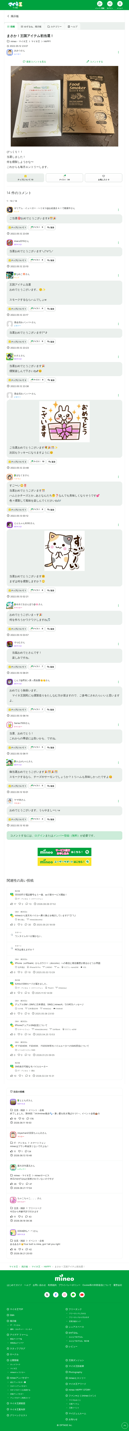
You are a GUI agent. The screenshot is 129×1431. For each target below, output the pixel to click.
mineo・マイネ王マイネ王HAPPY (31, 41)
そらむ (17, 642)
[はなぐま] (10, 476)
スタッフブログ (17, 1348)
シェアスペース (76, 1327)
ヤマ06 (17, 800)
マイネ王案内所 (17, 1409)
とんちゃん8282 (22, 523)
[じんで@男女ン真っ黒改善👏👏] (10, 681)
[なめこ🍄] (10, 277)
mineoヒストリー (77, 1378)
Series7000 (20, 723)
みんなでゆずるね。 (76, 1337)
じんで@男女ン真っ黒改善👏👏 (30, 680)
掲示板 (15, 16)
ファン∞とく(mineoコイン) (82, 1395)
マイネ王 (13, 1368)
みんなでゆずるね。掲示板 (79, 1341)
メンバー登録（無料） (66, 835)
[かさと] (10, 358)
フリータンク (75, 1309)
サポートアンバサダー (18, 1386)
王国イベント (74, 1408)
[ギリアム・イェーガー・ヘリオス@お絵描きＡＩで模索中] (10, 209)
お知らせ (73, 1419)
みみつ (17, 50)
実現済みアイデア (17, 1343)
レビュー (73, 1346)
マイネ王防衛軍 (76, 1366)
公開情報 (14, 1360)
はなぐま (20, 475)
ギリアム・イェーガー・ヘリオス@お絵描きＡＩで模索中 (42, 208)
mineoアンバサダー (19, 1378)
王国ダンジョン (76, 1360)
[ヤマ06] (10, 803)
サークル (14, 1354)
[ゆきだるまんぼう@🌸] (10, 607)
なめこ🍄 (20, 274)
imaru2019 (19, 241)
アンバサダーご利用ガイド (20, 1398)
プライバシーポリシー (69, 1285)
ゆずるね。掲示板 (32, 26)
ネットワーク (15, 1364)
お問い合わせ (39, 1285)
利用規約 (52, 1285)
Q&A (12, 1315)
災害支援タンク (75, 1321)
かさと (17, 355)
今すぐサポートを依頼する (20, 1390)
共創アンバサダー (17, 1394)
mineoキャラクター (17, 1372)
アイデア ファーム (19, 1334)
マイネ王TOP (16, 1309)
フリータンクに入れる (77, 1313)
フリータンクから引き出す (79, 1317)
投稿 (12, 26)
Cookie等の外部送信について (96, 1285)
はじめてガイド (14, 1285)
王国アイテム (74, 1404)
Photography (75, 1372)
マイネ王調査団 (17, 1403)
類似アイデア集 (16, 1339)
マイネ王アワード (77, 1384)
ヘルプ (74, 26)
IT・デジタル (15, 1325)
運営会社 (117, 1285)
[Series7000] (10, 724)
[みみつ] (10, 52)
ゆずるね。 (74, 1332)
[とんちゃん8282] (10, 524)
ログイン (39, 835)
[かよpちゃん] (10, 764)
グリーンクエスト (18, 1415)
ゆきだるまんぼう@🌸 (27, 604)
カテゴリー (56, 26)
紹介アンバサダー (17, 1382)
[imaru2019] (10, 242)
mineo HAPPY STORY (80, 1390)
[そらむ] (10, 644)
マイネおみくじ (75, 1400)
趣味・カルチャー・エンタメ (21, 1329)
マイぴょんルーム (77, 1413)
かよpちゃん (22, 761)
